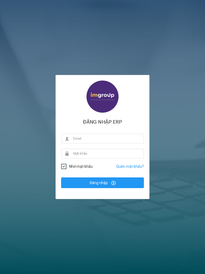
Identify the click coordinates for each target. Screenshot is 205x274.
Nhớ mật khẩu (81, 166)
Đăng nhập (99, 183)
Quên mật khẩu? (130, 166)
